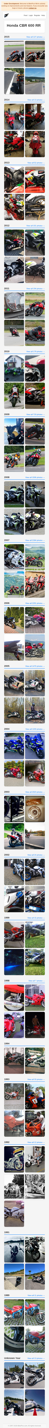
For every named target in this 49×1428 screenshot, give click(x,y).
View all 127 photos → (35, 37)
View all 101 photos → (35, 226)
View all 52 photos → (36, 163)
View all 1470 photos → (35, 666)
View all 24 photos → (36, 855)
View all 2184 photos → (35, 540)
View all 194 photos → (35, 289)
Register (37, 15)
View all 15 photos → (36, 918)
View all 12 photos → (36, 1142)
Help (43, 15)
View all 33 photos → (36, 1079)
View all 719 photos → (35, 414)
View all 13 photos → (36, 100)
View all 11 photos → (36, 1295)
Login (31, 15)
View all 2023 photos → (35, 792)
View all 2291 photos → (35, 603)
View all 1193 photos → (35, 729)
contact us (32, 8)
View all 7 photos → (36, 981)
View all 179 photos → (35, 351)
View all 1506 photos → (35, 477)
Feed (25, 15)
